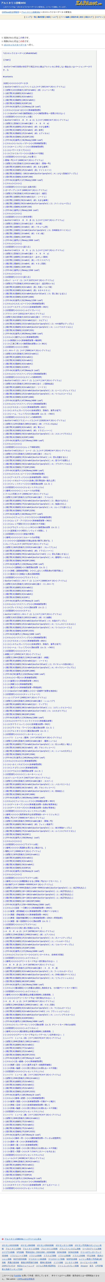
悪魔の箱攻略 (13, 1262)
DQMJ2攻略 (73, 1252)
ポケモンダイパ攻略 (64, 1245)
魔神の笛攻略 (46, 1262)
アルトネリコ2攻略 (31, 1249)
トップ (28, 17)
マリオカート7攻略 (56, 1259)
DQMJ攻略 (61, 1252)
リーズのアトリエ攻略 (91, 1249)
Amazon (84, 1266)
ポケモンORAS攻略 (45, 1245)
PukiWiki (17, 1275)
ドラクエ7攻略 (50, 1255)
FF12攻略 (91, 1255)
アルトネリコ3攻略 (49, 1249)
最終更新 (41, 17)
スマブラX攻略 (8, 1252)
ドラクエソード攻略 (18, 1255)
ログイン (99, 17)
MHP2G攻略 (72, 1259)
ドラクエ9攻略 (78, 1255)
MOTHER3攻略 (20, 1259)
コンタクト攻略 (71, 1262)
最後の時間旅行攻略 (29, 1262)
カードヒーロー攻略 (88, 1262)
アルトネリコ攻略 (13, 1249)
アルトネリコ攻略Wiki (13, 3)
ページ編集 (65, 17)
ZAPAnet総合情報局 (10, 12)
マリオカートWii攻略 (37, 1259)
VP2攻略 (20, 1252)
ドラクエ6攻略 (35, 1255)
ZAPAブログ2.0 (8, 1266)
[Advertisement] (52, 26)
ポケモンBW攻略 (28, 1245)
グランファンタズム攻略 (70, 1249)
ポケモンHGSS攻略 (10, 1245)
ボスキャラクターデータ (15, 45)
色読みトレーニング (25, 1266)
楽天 (91, 1266)
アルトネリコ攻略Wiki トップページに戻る (23, 1239)
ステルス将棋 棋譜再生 (46, 1266)
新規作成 (74, 17)
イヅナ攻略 (58, 1262)
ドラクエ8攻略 (64, 1255)
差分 (82, 17)
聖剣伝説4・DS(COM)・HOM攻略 (40, 1252)
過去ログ (88, 17)
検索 (48, 17)
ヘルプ (54, 17)
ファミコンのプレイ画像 (68, 1266)
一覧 (34, 17)
